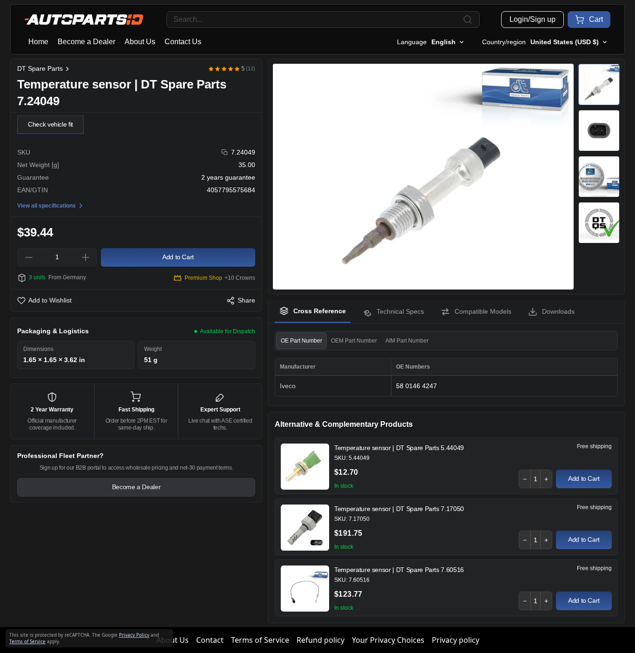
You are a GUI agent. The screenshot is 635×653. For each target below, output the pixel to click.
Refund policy (320, 640)
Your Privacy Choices (388, 640)
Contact (210, 640)
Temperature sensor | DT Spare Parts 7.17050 (399, 508)
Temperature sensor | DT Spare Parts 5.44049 (399, 447)
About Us (140, 42)
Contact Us (183, 42)
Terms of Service (260, 640)
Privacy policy (455, 640)
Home (38, 42)
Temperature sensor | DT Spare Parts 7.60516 (399, 569)
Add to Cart (584, 478)
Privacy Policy (134, 635)
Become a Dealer (86, 42)
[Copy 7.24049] (224, 152)
